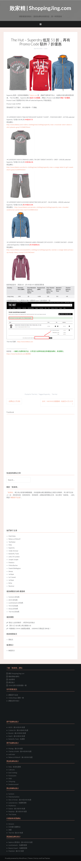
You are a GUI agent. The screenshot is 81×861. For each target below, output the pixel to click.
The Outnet (12, 814)
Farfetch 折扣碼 (13, 597)
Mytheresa (12, 805)
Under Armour (13, 551)
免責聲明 (11, 679)
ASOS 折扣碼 (12, 600)
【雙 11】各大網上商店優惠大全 (20, 625)
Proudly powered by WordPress (16, 858)
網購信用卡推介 (13, 701)
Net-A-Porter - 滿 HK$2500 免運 (19, 800)
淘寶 (10, 830)
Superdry (11, 548)
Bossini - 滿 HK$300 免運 (17, 733)
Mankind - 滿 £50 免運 (16, 851)
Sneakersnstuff (13, 784)
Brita (10, 583)
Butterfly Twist (13, 554)
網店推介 (11, 682)
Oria (34, 858)
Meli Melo (12, 536)
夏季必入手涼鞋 (14, 401)
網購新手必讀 (13, 695)
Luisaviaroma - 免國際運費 (17, 803)
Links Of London (14, 557)
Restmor (11, 586)
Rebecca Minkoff (14, 539)
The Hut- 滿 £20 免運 (15, 833)
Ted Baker (12, 542)
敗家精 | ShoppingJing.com (40, 8)
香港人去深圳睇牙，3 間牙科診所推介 (22, 622)
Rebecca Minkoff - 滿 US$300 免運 (20, 757)
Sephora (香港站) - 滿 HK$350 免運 (20, 842)
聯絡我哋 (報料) (13, 676)
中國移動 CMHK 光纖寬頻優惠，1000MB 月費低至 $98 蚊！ (30, 628)
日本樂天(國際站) (14, 827)
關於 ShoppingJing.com (16, 673)
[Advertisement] (23, 370)
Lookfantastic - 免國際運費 (17, 845)
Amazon (11, 824)
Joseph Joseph (13, 559)
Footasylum (12, 776)
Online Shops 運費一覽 (16, 698)
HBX (10, 778)
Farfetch (11, 794)
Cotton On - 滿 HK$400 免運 (18, 730)
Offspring (11, 781)
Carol (45, 48)
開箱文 (10, 639)
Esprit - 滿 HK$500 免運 (16, 736)
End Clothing (12, 773)
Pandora (11, 562)
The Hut (34, 394)
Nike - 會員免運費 (14, 767)
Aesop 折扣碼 (13, 609)
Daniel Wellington (14, 568)
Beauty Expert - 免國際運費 (17, 848)
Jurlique (11, 574)
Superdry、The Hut (50, 394)
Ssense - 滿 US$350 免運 (16, 808)
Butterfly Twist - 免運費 (16, 739)
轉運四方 (11, 650)
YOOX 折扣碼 (13, 606)
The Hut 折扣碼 (13, 612)
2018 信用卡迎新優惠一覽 (17, 685)
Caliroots (11, 770)
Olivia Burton (13, 565)
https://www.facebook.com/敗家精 (19, 354)
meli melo (11, 754)
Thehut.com (33, 95)
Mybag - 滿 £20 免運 (15, 748)
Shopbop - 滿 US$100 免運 (17, 811)
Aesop (10, 571)
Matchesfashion (13, 797)
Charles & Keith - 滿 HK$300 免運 (19, 751)
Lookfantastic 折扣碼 (15, 603)
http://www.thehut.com (25, 341)
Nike (10, 545)
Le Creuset (12, 577)
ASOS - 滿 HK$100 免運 (16, 727)
